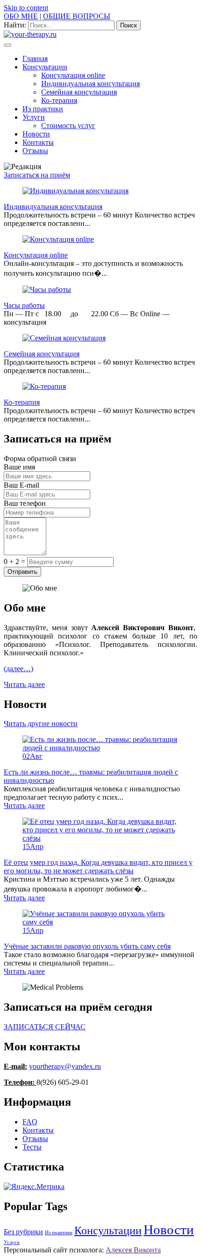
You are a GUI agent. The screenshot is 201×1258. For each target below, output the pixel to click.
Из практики (42, 109)
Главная (35, 58)
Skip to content (26, 8)
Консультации (44, 67)
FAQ (29, 1122)
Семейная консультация (79, 92)
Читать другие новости (41, 724)
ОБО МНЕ (21, 16)
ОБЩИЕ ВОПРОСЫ (76, 16)
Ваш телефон (25, 503)
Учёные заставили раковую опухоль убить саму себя (87, 946)
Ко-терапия (59, 100)
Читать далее (24, 684)
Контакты (38, 142)
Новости (36, 134)
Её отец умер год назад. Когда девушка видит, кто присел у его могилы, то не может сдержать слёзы (98, 866)
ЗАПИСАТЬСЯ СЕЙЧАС (45, 1027)
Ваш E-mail (21, 485)
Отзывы (35, 151)
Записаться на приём (37, 175)
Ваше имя (19, 467)
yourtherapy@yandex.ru (65, 1066)
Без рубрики (23, 1232)
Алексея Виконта (133, 1250)
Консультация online (73, 75)
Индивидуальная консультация (90, 84)
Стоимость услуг (68, 125)
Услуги (33, 117)
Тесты (32, 1147)
